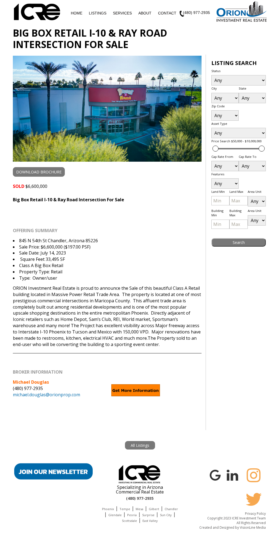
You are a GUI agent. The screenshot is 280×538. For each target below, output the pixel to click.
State (242, 88)
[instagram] (254, 475)
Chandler (171, 509)
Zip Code (218, 106)
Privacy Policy (255, 513)
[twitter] (254, 499)
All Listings (140, 445)
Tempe (124, 509)
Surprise (148, 515)
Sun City (166, 515)
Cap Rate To (247, 157)
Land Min (218, 192)
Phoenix (108, 509)
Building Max (235, 213)
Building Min (217, 213)
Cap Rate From (222, 157)
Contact (167, 13)
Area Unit (254, 192)
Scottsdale (129, 521)
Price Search (236, 141)
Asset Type (219, 124)
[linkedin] (232, 474)
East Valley (150, 521)
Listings (97, 13)
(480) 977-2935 (196, 12)
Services (122, 13)
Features (217, 174)
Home (76, 13)
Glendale (115, 515)
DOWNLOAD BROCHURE (39, 172)
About (144, 13)
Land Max (236, 192)
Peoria (132, 515)
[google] (215, 474)
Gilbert (154, 509)
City (214, 88)
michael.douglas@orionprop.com (46, 395)
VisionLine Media (253, 527)
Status (215, 71)
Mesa (139, 509)
